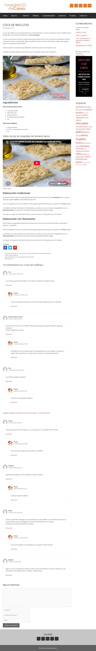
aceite (6, 255)
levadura (15, 255)
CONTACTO (83, 16)
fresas (88, 129)
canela (86, 118)
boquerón (79, 115)
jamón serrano (87, 143)
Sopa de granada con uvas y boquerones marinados (19, 257)
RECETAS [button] (14, 16)
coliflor (90, 127)
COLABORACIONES (48, 16)
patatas (82, 157)
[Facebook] (76, 6)
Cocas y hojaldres (22, 253)
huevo (79, 142)
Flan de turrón (9, 259)
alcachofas (80, 107)
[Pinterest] (90, 6)
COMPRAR (85, 90)
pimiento (88, 157)
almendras (88, 107)
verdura (84, 164)
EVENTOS (26, 16)
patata (78, 157)
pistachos (80, 159)
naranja (78, 151)
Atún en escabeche (81, 35)
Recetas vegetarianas (45, 253)
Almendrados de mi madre (84, 45)
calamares (80, 117)
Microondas (80, 149)
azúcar (89, 109)
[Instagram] (85, 6)
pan (88, 154)
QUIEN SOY (62, 16)
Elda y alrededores (33, 253)
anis (77, 110)
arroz (80, 110)
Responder (9, 285)
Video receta (7, 188)
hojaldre (81, 139)
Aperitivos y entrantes (11, 253)
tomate (84, 162)
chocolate (82, 123)
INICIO (5, 16)
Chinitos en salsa (81, 32)
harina (10, 255)
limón (78, 146)
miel (85, 149)
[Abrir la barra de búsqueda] (92, 15)
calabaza (85, 115)
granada (78, 135)
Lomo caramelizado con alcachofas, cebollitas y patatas (83, 40)
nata (83, 151)
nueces (84, 154)
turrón (80, 164)
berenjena (86, 113)
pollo (85, 159)
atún (84, 110)
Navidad (87, 151)
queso (79, 161)
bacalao (79, 112)
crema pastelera (81, 129)
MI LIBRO (73, 16)
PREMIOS (36, 16)
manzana (84, 145)
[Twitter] (80, 6)
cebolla (78, 120)
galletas (80, 131)
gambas (87, 132)
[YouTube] (72, 6)
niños (78, 153)
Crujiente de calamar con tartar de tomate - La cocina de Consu (29, 413)
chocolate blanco (82, 127)
